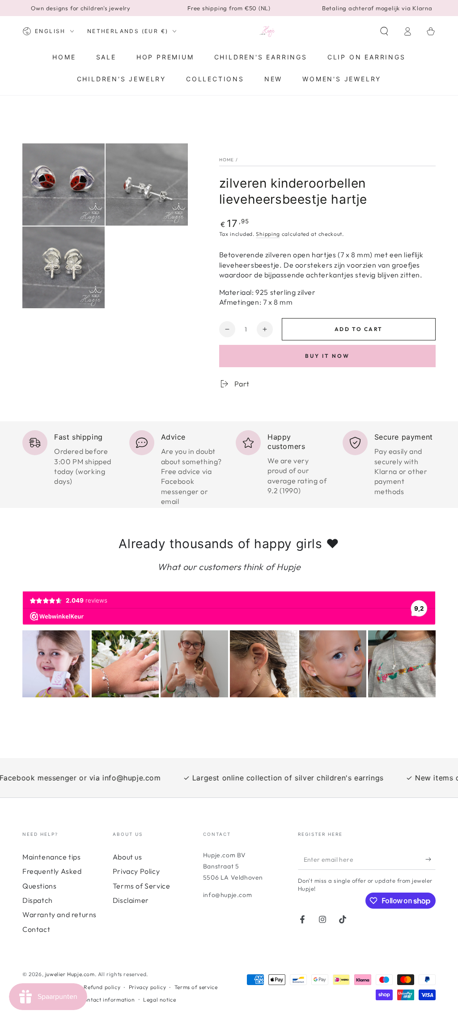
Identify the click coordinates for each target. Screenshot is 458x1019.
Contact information (107, 999)
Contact (36, 929)
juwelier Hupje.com (70, 974)
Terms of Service (141, 885)
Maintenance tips (51, 856)
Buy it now (327, 355)
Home (226, 160)
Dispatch (37, 900)
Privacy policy (147, 987)
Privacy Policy (136, 871)
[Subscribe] (430, 859)
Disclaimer (131, 900)
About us (127, 856)
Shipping (268, 234)
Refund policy (102, 987)
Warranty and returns (59, 914)
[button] (384, 31)
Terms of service (196, 987)
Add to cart (358, 329)
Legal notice (159, 999)
